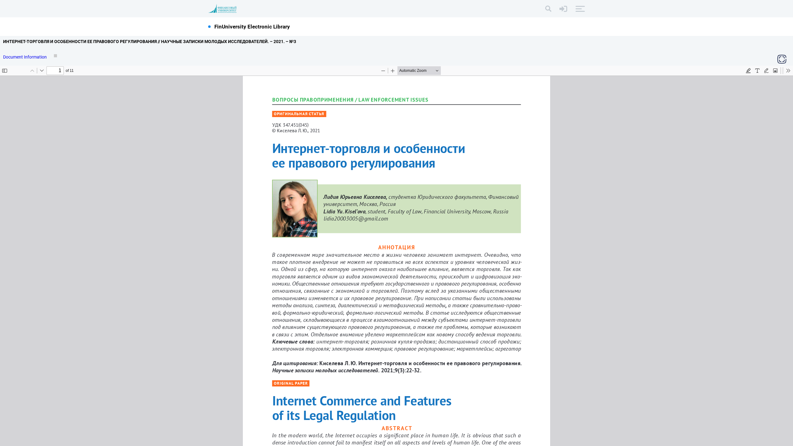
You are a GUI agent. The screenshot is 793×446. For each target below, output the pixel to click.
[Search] (548, 9)
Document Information (25, 57)
